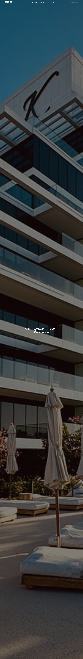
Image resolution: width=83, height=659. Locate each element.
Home (32, 2)
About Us (36, 2)
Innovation (49, 2)
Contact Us (74, 2)
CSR (53, 2)
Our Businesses (42, 2)
